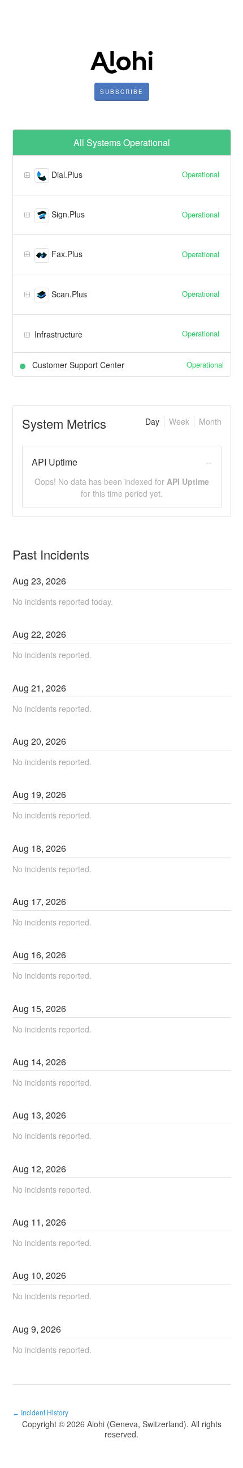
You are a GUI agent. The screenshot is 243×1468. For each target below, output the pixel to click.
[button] (121, 92)
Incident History (40, 1412)
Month (210, 421)
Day (152, 421)
